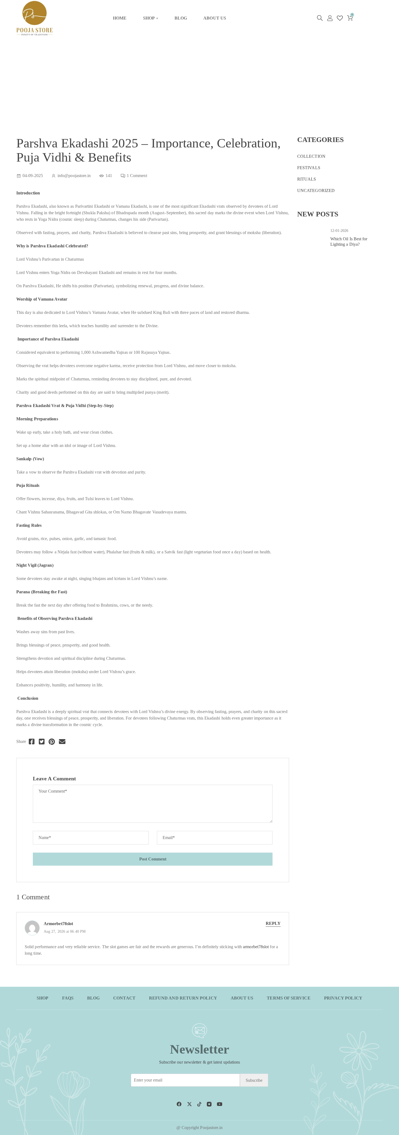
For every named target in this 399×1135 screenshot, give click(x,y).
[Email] (62, 741)
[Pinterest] (52, 741)
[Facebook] (31, 741)
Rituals (306, 179)
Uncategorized (316, 190)
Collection (311, 156)
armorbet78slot (58, 923)
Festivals (308, 167)
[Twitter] (42, 741)
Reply (273, 923)
